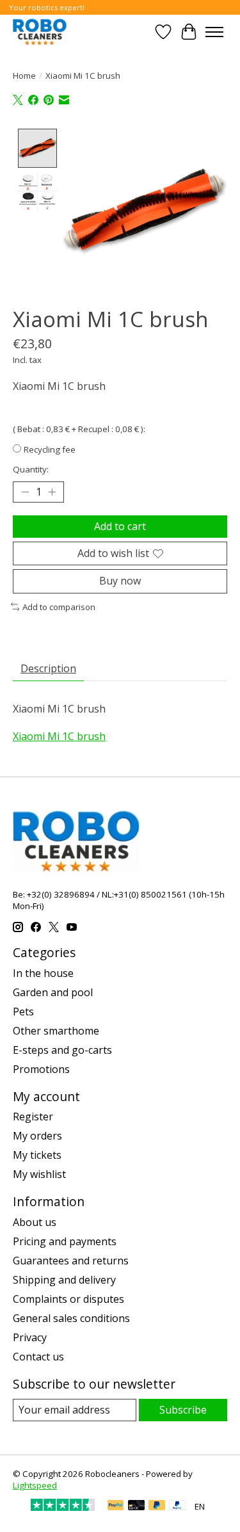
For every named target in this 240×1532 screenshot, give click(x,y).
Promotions (41, 1069)
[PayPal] (116, 1506)
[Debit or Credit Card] (136, 1506)
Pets (23, 1011)
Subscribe (183, 1410)
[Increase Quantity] (52, 492)
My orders (37, 1136)
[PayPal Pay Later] (156, 1506)
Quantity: (31, 469)
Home (24, 75)
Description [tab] (48, 668)
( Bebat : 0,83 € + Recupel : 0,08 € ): (79, 429)
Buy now (120, 581)
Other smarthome (56, 1031)
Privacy (30, 1337)
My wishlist (39, 1174)
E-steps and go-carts (62, 1050)
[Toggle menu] (214, 32)
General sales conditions (71, 1318)
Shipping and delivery (64, 1280)
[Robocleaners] (40, 32)
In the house (43, 973)
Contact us (38, 1357)
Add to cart (120, 526)
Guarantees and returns (71, 1261)
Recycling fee (50, 449)
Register (33, 1116)
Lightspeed (35, 1485)
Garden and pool (53, 992)
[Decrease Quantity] (25, 492)
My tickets (37, 1155)
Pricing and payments (64, 1241)
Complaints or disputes (68, 1299)
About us (34, 1222)
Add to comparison (58, 607)
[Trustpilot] (63, 1507)
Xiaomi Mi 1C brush (59, 736)
